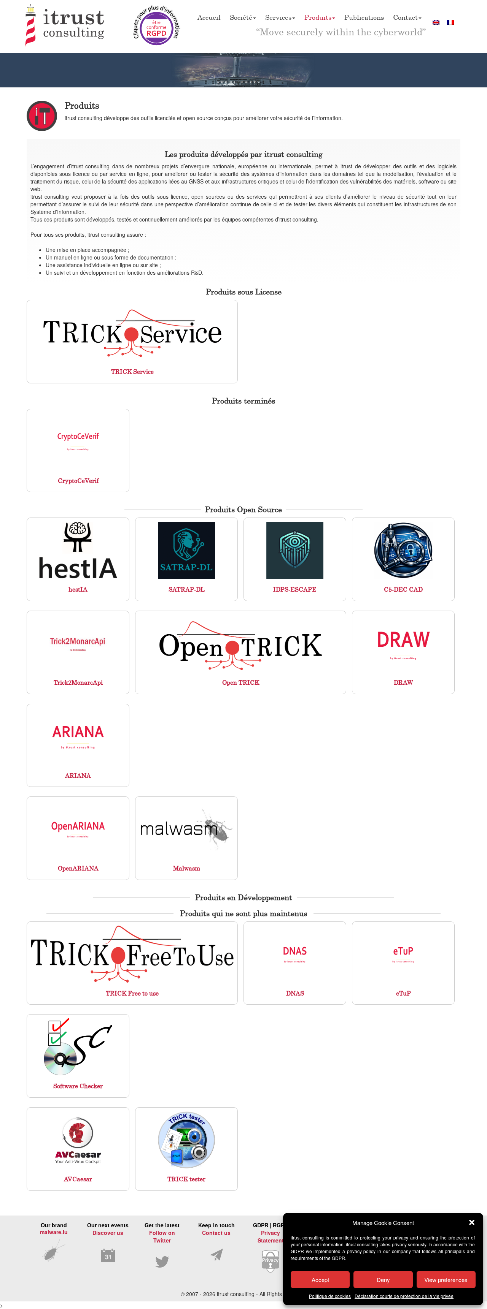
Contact (405, 17)
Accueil (209, 17)
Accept (320, 1280)
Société (241, 17)
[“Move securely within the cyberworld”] (65, 26)
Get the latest (162, 1232)
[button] (472, 1222)
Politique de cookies (330, 1296)
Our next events (108, 1228)
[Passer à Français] (450, 22)
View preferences (446, 1280)
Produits (317, 17)
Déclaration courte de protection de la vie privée (404, 1296)
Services (278, 17)
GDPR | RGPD (270, 1232)
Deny (383, 1280)
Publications (364, 17)
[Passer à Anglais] (436, 22)
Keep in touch (216, 1228)
